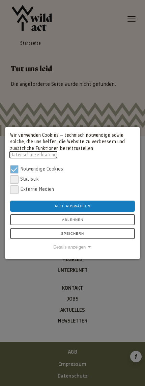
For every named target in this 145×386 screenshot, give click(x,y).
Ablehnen (72, 220)
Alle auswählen (72, 206)
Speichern (72, 233)
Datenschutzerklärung (33, 155)
